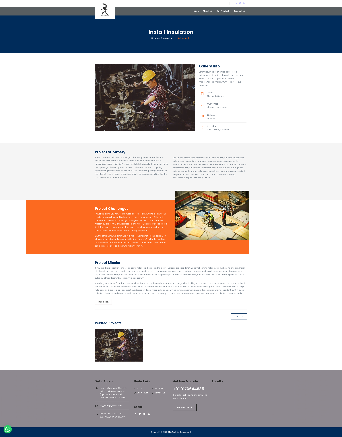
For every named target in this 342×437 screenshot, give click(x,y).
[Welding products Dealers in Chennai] (104, 9)
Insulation (103, 301)
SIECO (170, 432)
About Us (207, 11)
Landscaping (119, 356)
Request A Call (184, 407)
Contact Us (239, 11)
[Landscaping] (119, 348)
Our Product (223, 11)
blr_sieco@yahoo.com (111, 405)
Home (196, 11)
